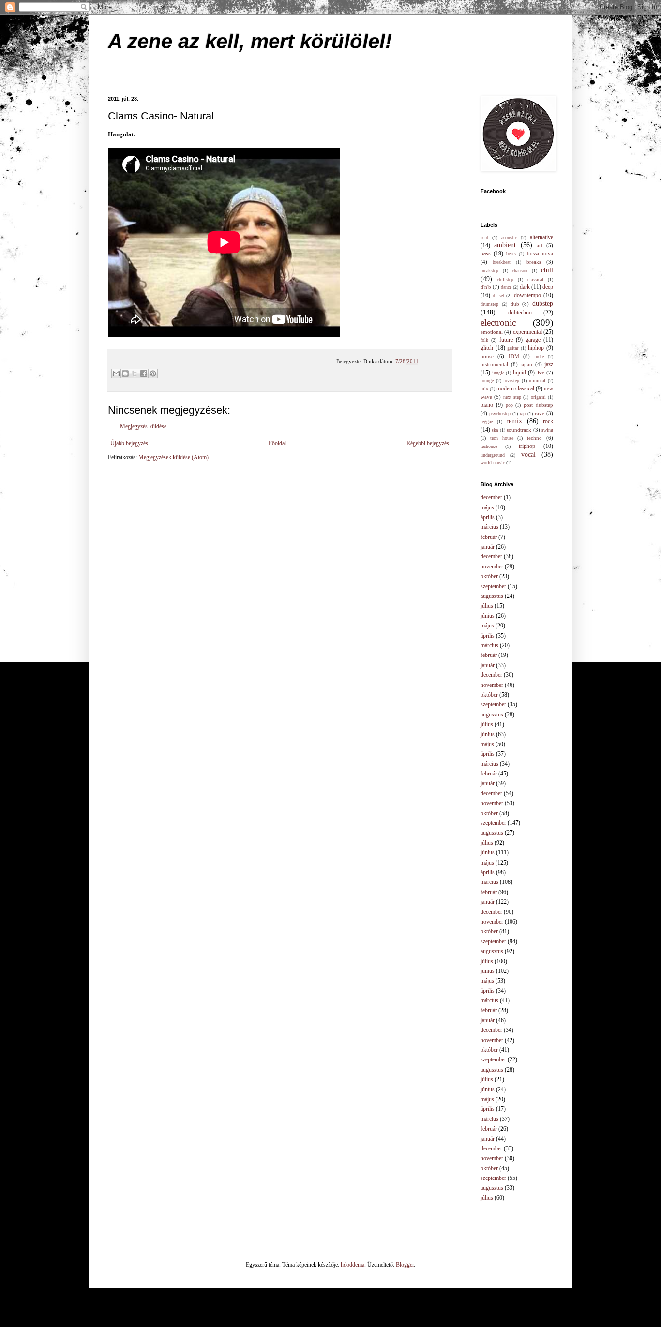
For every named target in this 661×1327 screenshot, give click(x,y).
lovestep (511, 380)
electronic (498, 322)
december (491, 497)
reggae (487, 421)
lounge (487, 380)
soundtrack (519, 429)
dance (506, 287)
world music (493, 462)
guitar (512, 348)
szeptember (493, 586)
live (540, 372)
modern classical (515, 388)
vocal (528, 454)
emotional (492, 332)
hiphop (536, 347)
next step (512, 397)
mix (484, 388)
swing (547, 429)
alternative (541, 237)
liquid (519, 372)
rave (539, 413)
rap (523, 413)
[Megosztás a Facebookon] (144, 373)
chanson (519, 270)
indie (539, 356)
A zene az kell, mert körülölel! (250, 41)
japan (526, 364)
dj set (498, 295)
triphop (527, 446)
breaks (533, 262)
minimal (537, 380)
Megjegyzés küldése (143, 426)
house (487, 356)
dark (525, 286)
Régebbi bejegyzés (427, 443)
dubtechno (520, 312)
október (489, 576)
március (489, 526)
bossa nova (540, 253)
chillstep (505, 279)
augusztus (492, 596)
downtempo (527, 295)
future (506, 339)
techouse (489, 446)
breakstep (489, 270)
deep (547, 286)
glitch (487, 347)
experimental (527, 331)
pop (509, 405)
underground (493, 455)
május (487, 507)
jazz (548, 364)
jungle (498, 372)
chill (547, 270)
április (488, 517)
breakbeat (502, 262)
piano (487, 405)
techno (534, 438)
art (539, 245)
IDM (514, 356)
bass (486, 253)
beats (511, 253)
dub (515, 304)
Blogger (405, 1264)
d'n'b (486, 287)
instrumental (494, 364)
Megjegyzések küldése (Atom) (173, 457)
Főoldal (277, 443)
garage (533, 339)
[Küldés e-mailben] (116, 373)
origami (538, 397)
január (488, 546)
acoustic (509, 237)
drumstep (489, 304)
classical (535, 279)
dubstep (542, 303)
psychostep (500, 413)
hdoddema (352, 1264)
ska (495, 429)
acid (484, 237)
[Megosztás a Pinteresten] (153, 373)
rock (548, 421)
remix (514, 421)
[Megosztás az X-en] (134, 373)
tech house (501, 438)
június (488, 615)
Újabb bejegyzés (129, 443)
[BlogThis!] (125, 373)
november (492, 566)
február (489, 537)
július (487, 605)
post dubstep (538, 405)
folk (484, 340)
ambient (505, 245)
